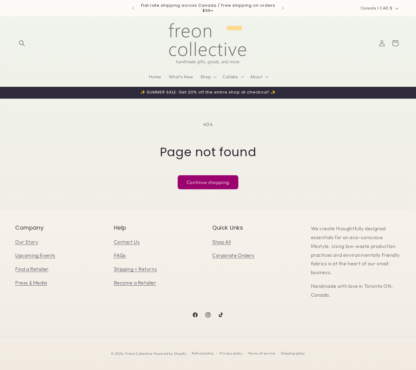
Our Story (26, 242)
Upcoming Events (35, 255)
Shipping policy (293, 353)
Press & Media (31, 283)
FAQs (120, 255)
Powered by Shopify (170, 353)
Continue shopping (208, 182)
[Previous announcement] (133, 8)
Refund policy (203, 353)
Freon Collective (138, 353)
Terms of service (261, 353)
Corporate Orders (233, 255)
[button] (22, 43)
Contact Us (127, 242)
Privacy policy (231, 353)
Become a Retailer (135, 283)
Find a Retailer (32, 269)
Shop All (221, 242)
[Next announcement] (283, 8)
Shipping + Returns (135, 269)
